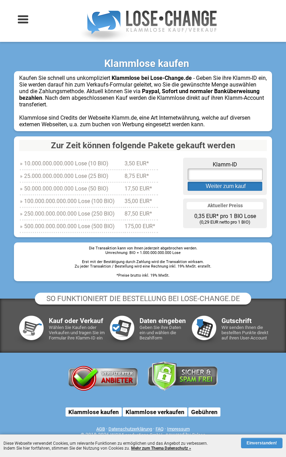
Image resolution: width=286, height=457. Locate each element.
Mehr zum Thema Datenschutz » (161, 448)
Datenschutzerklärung (130, 429)
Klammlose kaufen (93, 412)
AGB (100, 429)
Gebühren (204, 412)
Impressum (178, 429)
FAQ (160, 429)
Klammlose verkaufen (155, 412)
